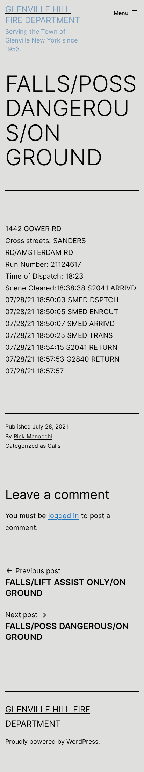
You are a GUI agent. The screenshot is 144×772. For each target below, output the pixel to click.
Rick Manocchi (33, 436)
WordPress (82, 741)
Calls (54, 445)
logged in (63, 516)
